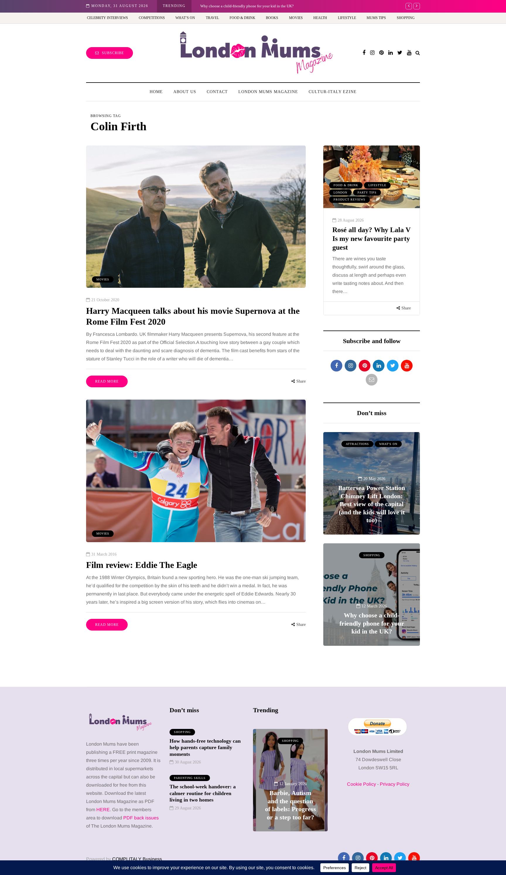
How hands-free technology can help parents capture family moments (205, 747)
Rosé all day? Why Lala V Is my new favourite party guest (371, 238)
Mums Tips (376, 18)
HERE (103, 809)
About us (184, 92)
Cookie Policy (361, 784)
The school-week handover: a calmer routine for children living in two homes (203, 793)
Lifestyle (347, 18)
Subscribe (113, 53)
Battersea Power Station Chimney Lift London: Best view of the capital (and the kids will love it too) (371, 504)
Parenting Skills (190, 778)
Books (272, 18)
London (340, 192)
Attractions (357, 444)
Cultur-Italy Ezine (333, 92)
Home (156, 92)
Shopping (406, 18)
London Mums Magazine (268, 92)
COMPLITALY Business (137, 859)
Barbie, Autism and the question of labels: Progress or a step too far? (253, 6)
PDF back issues (141, 817)
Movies (296, 18)
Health (320, 18)
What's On (388, 444)
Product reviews (349, 199)
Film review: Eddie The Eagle (141, 565)
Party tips (367, 192)
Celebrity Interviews (107, 18)
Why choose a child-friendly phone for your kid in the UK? (371, 623)
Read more (107, 381)
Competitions (152, 18)
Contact (217, 92)
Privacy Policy (394, 784)
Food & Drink (242, 18)
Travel (212, 18)
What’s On (185, 18)
